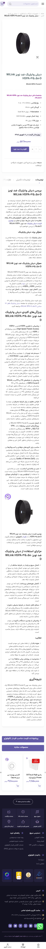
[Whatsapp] (25, 926)
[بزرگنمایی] (37, 57)
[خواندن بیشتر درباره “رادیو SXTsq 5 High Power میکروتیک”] (39, 786)
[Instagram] (36, 926)
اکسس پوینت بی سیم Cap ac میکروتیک (13, 778)
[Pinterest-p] (20, 926)
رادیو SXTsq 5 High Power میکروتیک (34, 776)
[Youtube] (15, 926)
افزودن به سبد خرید (20, 149)
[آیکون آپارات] (10, 926)
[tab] (39, 180)
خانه (42, 13)
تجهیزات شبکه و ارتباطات (29, 13)
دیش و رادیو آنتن (30, 162)
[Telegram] (31, 926)
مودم (23, 283)
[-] (40, 149)
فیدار (24, 537)
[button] (17, 786)
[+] (32, 149)
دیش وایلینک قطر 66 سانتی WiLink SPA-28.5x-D (23, 305)
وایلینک (29, 223)
